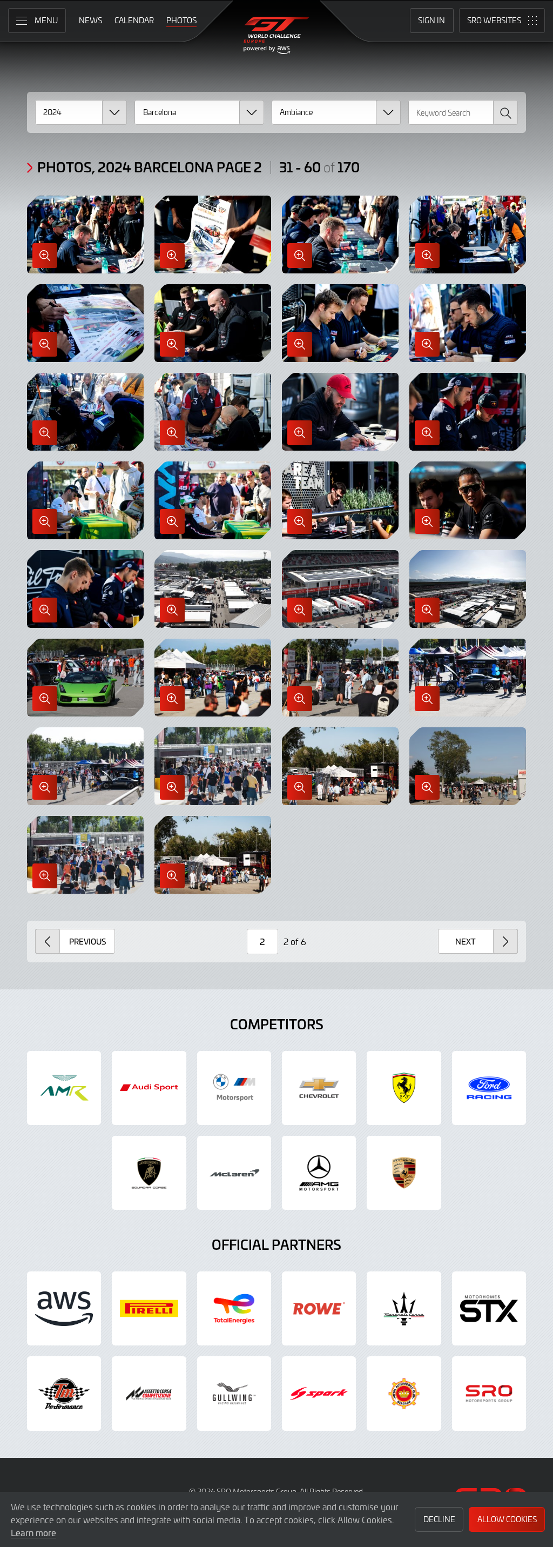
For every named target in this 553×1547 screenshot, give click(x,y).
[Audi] (149, 1088)
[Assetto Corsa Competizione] (149, 1393)
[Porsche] (404, 1173)
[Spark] (319, 1393)
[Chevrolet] (319, 1088)
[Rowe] (319, 1308)
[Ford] (489, 1088)
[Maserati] (404, 1308)
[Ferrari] (404, 1088)
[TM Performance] (64, 1393)
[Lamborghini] (149, 1173)
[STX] (489, 1308)
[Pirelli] (149, 1308)
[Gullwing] (234, 1393)
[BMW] (234, 1088)
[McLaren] (234, 1173)
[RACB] (404, 1393)
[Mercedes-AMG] (319, 1173)
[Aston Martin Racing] (64, 1088)
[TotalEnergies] (234, 1308)
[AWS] (64, 1308)
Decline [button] (439, 1519)
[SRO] (489, 1393)
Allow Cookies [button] (507, 1519)
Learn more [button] (33, 1532)
